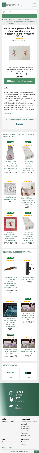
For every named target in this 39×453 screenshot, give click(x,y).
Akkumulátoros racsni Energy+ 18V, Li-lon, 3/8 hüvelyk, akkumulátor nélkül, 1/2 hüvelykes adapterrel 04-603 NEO (10, 282)
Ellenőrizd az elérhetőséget (20, 81)
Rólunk (23, 442)
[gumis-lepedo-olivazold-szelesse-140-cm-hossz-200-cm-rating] (28, 338)
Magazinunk (5, 442)
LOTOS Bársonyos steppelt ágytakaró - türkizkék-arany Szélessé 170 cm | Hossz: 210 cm (10, 322)
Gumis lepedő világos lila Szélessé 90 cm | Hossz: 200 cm (10, 352)
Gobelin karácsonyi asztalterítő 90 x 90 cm (10, 198)
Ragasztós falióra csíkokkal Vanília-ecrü (28, 278)
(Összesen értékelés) (19, 41)
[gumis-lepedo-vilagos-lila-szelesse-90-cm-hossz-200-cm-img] (10, 343)
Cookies (23, 444)
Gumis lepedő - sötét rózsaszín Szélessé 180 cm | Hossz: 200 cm (28, 316)
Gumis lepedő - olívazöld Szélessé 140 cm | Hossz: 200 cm (28, 352)
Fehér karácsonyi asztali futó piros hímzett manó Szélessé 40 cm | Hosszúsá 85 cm (28, 236)
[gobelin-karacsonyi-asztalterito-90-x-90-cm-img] (10, 188)
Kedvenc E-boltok (10, 365)
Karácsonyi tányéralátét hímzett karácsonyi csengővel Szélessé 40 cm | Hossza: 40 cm (10, 236)
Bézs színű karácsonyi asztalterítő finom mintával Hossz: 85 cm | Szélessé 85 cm (28, 201)
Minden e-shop (25, 431)
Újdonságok (24, 433)
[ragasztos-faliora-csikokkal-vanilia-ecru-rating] (28, 261)
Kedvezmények (25, 435)
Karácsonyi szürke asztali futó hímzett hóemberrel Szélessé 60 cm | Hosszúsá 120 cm (10, 166)
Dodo (10, 447)
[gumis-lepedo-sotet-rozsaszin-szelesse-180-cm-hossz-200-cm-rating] (28, 302)
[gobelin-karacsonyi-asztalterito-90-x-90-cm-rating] (10, 181)
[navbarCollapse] (34, 4)
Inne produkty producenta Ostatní (17, 252)
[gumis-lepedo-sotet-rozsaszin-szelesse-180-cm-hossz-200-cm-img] (28, 307)
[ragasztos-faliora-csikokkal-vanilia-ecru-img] (28, 269)
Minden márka (25, 428)
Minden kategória (26, 426)
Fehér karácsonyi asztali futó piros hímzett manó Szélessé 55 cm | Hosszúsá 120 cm (28, 166)
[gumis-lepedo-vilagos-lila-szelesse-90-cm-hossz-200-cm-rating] (10, 338)
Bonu (9, 114)
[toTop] (36, 451)
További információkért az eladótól (20, 120)
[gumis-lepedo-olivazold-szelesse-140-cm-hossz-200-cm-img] (28, 343)
